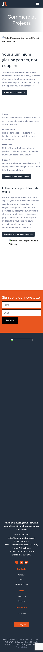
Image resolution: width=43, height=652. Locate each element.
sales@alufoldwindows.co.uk (21, 538)
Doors (21, 579)
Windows (21, 575)
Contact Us (21, 596)
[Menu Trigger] (37, 3)
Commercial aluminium (14, 92)
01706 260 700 (21, 534)
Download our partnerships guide (18, 234)
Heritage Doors (21, 584)
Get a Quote (21, 624)
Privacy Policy (21, 647)
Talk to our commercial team (16, 176)
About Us (21, 601)
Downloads (21, 613)
